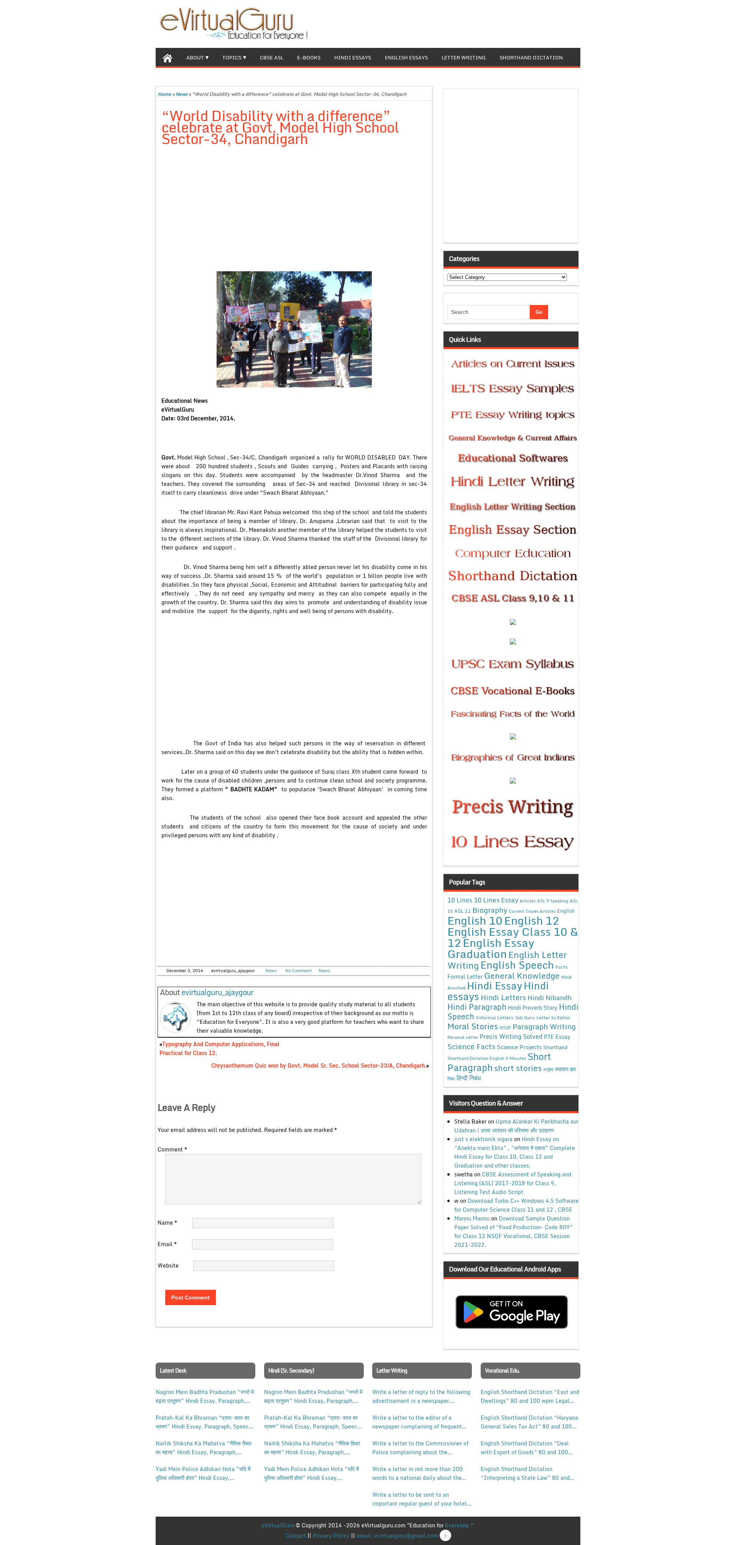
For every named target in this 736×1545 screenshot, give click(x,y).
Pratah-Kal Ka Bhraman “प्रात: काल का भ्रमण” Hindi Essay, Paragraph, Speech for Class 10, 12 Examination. (204, 1422)
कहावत (561, 1068)
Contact (295, 1535)
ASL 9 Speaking (552, 900)
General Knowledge (522, 975)
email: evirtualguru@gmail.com (397, 1535)
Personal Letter (462, 1037)
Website (168, 1265)
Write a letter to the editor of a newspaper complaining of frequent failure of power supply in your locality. (417, 1422)
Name (167, 1222)
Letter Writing (464, 57)
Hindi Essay (494, 986)
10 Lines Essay (496, 899)
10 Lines (459, 900)
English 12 (531, 920)
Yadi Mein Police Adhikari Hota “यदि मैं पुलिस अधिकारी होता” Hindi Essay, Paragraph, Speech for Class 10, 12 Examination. (203, 1473)
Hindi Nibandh (549, 997)
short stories (518, 1067)
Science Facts (471, 1046)
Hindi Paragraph (476, 1006)
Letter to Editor (553, 1017)
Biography (489, 910)
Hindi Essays (352, 57)
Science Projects (519, 1046)
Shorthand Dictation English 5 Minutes (486, 1058)
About (195, 57)
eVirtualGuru (277, 1525)
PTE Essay (557, 1036)
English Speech (517, 964)
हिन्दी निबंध (469, 1078)
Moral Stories (472, 1026)
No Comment (298, 970)
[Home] (167, 57)
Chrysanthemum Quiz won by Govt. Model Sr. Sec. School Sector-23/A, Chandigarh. (318, 1065)
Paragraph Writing (544, 1026)
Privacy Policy (331, 1535)
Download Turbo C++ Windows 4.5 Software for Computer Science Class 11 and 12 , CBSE (516, 1205)
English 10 (475, 920)
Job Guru (525, 1017)
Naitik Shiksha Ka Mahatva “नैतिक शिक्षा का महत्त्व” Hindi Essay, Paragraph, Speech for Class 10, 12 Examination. (204, 1447)
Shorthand (555, 1047)
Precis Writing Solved (511, 1036)
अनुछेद (548, 1069)
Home (164, 94)
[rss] (562, 23)
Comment (172, 1149)
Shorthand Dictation (531, 57)
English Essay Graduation (490, 948)
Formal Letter (465, 976)
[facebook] (537, 23)
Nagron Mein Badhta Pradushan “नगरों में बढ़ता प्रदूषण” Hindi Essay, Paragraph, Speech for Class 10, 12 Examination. (205, 1396)
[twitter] (550, 23)
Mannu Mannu (472, 1218)
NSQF (505, 1027)
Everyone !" (460, 1525)
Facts (561, 967)
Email (167, 1244)
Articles (528, 900)
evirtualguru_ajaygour (217, 992)
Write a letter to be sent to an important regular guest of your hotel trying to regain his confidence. (419, 1499)
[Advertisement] (294, 209)
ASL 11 (462, 911)
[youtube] (574, 23)
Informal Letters (494, 1017)
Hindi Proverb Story (532, 1007)
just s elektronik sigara (483, 1139)
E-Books (308, 57)
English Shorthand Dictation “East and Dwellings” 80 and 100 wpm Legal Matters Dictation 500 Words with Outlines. (530, 1396)
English (566, 911)
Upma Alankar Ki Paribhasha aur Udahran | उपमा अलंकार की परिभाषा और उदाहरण (516, 1126)
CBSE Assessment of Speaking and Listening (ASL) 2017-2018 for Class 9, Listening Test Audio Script (512, 1183)
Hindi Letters (503, 997)
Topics (232, 57)
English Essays (406, 57)
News (181, 94)
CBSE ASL (271, 57)
